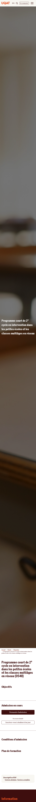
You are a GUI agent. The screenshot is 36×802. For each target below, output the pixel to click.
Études (9, 650)
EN (13, 3)
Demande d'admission (18, 712)
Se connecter (24, 3)
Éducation (16, 650)
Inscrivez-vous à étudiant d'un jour (18, 722)
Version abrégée (11, 780)
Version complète (23, 780)
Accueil (3, 650)
